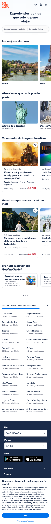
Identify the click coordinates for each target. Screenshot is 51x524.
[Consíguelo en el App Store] (34, 459)
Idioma (7, 427)
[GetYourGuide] (5, 4)
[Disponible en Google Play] (13, 459)
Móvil (6, 454)
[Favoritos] (35, 5)
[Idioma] (41, 5)
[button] (20, 65)
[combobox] (15, 29)
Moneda (7, 440)
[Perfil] (46, 5)
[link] (20, 65)
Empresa (7, 474)
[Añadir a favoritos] (35, 145)
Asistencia (8, 468)
